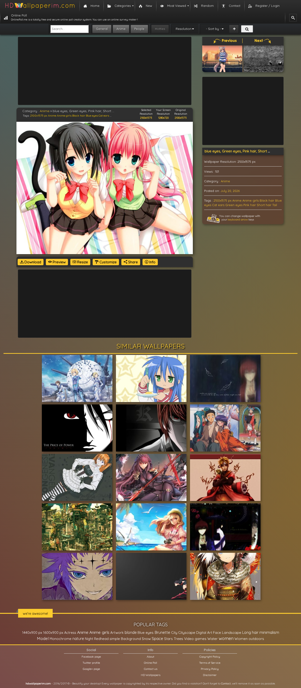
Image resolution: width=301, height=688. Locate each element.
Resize (82, 262)
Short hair (264, 205)
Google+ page (91, 669)
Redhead (101, 638)
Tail (274, 205)
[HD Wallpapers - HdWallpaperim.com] (39, 6)
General (102, 29)
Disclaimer (210, 675)
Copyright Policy (209, 656)
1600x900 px (53, 632)
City (174, 632)
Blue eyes (92, 115)
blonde (131, 632)
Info (151, 262)
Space (157, 638)
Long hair (250, 632)
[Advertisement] (104, 71)
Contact (226, 683)
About (150, 656)
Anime (121, 29)
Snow (146, 638)
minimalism (269, 632)
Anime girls (64, 115)
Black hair (78, 115)
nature (78, 638)
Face (217, 632)
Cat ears (104, 115)
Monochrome (60, 638)
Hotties (160, 29)
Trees (178, 638)
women (226, 638)
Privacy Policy (210, 669)
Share (132, 262)
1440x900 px (32, 632)
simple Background (125, 638)
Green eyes (233, 205)
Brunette (162, 632)
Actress (70, 632)
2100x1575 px (38, 115)
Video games (195, 638)
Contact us (150, 669)
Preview (59, 262)
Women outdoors (249, 638)
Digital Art (204, 632)
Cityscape (186, 632)
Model (43, 638)
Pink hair (249, 205)
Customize (108, 262)
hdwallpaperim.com (38, 683)
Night (89, 638)
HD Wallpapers (150, 675)
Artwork (117, 632)
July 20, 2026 (230, 191)
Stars (168, 638)
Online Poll (150, 662)
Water (212, 638)
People (139, 29)
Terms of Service (209, 662)
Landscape (231, 632)
